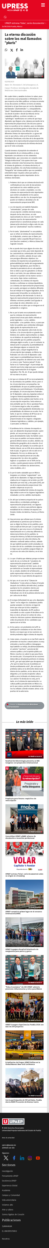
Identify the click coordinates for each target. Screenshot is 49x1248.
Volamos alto (7, 1205)
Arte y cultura (7, 1210)
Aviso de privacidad (8, 1138)
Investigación (7, 1171)
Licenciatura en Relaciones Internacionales (22, 705)
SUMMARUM (7, 1226)
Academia (6, 1190)
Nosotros (6, 1239)
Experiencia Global (9, 1185)
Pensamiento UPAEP (10, 1176)
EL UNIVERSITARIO (9, 1231)
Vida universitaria (9, 1200)
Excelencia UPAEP (9, 1181)
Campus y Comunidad (11, 1195)
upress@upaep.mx (9, 1145)
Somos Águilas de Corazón (13, 1214)
